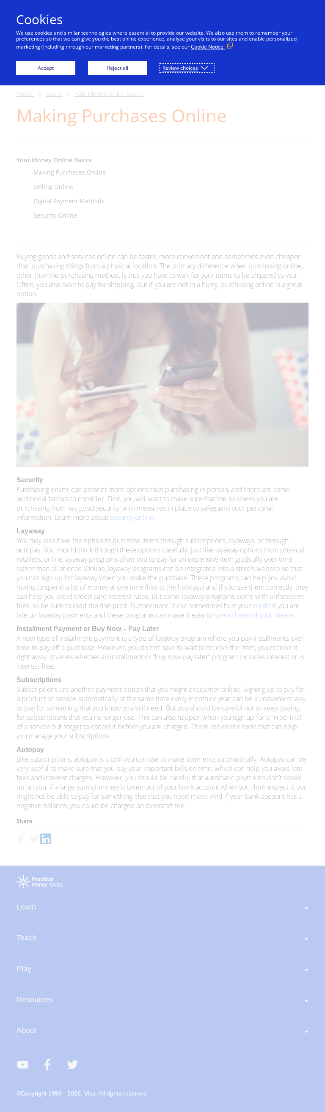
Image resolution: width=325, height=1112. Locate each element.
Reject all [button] (117, 67)
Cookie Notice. (208, 46)
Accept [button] (46, 67)
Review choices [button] (180, 67)
